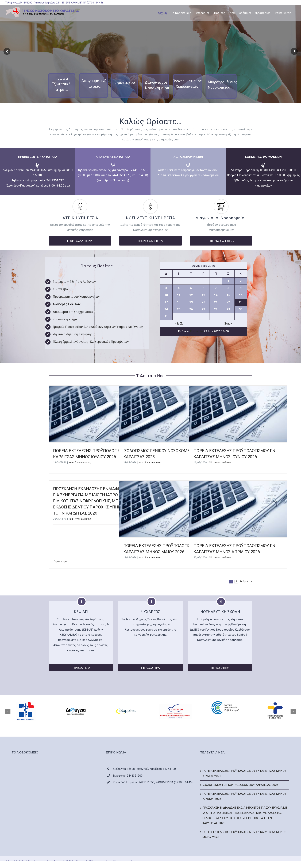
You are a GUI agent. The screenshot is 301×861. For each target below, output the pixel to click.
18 (178, 302)
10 (166, 295)
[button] (7, 711)
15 (228, 295)
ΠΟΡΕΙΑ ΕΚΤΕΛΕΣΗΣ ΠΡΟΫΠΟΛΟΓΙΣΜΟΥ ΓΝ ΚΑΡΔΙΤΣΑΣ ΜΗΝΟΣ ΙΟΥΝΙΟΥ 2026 (244, 796)
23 (240, 302)
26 (191, 309)
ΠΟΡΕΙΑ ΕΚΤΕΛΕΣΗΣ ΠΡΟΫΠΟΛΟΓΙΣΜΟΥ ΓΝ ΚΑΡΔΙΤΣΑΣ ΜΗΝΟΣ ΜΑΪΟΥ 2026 (244, 834)
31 (166, 316)
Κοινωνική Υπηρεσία (67, 319)
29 (228, 309)
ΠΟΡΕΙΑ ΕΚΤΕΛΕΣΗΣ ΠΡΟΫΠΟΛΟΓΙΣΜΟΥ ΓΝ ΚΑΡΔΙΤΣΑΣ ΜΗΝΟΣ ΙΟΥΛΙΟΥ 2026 (244, 773)
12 (191, 295)
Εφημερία (196, 331)
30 (240, 309)
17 (166, 302)
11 (178, 295)
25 (178, 309)
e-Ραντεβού (61, 289)
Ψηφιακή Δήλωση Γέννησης (72, 334)
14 (216, 295)
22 (228, 302)
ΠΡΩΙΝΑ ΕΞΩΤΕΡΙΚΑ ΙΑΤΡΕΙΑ (37, 157)
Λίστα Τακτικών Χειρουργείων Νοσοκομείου (188, 170)
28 (216, 309)
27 (203, 309)
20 (203, 302)
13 (203, 295)
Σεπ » (228, 323)
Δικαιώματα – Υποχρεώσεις (73, 312)
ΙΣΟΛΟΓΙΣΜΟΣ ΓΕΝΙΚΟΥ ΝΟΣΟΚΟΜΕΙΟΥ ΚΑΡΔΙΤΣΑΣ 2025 (240, 785)
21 (216, 302)
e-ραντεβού (124, 82)
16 (240, 295)
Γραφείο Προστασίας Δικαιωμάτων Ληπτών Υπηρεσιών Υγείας (98, 327)
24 (166, 309)
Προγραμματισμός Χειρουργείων (76, 296)
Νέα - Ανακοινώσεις (80, 462)
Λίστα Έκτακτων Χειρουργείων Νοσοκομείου (188, 175)
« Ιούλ (179, 323)
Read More (59, 561)
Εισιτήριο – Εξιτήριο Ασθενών (74, 281)
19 (191, 302)
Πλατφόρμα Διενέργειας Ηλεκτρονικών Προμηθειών (91, 341)
